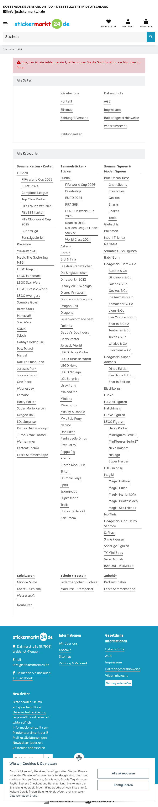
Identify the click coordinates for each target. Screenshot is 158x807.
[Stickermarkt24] (42, 24)
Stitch (21, 335)
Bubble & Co (118, 271)
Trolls (64, 505)
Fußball (22, 173)
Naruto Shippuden (30, 362)
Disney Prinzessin (73, 292)
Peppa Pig (68, 452)
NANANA (110, 244)
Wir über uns (68, 643)
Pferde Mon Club (73, 465)
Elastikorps (112, 388)
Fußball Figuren (115, 402)
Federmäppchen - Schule (79, 582)
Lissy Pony (68, 385)
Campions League (35, 193)
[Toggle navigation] (5, 23)
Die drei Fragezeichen (76, 266)
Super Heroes (119, 461)
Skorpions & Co (120, 350)
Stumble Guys (27, 302)
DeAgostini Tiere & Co (120, 264)
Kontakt (65, 650)
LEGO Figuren (114, 422)
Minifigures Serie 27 (123, 441)
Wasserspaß (26, 595)
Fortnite (23, 395)
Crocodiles (116, 191)
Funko (108, 395)
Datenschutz (114, 649)
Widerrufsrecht (116, 675)
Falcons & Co (118, 284)
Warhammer (26, 441)
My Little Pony (71, 418)
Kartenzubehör (28, 448)
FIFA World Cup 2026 (37, 179)
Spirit (64, 485)
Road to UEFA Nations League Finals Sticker (81, 228)
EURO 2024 (30, 186)
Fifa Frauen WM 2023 (37, 206)
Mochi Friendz (114, 237)
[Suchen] (151, 37)
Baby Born (112, 257)
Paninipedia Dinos (74, 438)
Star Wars (24, 322)
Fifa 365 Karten (33, 212)
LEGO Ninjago (27, 269)
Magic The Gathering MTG (32, 260)
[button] (128, 24)
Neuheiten (24, 605)
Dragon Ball (25, 415)
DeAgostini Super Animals (117, 360)
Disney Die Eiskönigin (33, 428)
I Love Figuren (114, 415)
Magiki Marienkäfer (123, 494)
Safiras (109, 532)
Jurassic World (27, 375)
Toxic (112, 218)
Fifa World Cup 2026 (80, 184)
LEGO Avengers (28, 295)
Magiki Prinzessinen (123, 501)
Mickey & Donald (73, 412)
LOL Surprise (26, 422)
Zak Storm (68, 518)
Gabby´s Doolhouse (75, 332)
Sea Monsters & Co (122, 317)
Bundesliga (30, 231)
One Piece (24, 382)
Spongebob (69, 491)
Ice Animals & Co (121, 297)
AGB (108, 656)
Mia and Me (69, 392)
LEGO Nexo (69, 365)
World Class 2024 (78, 239)
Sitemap (65, 656)
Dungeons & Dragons (76, 299)
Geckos (114, 198)
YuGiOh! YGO (26, 251)
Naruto (66, 425)
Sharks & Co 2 (119, 324)
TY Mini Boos (113, 553)
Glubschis (111, 224)
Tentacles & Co (119, 330)
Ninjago (114, 455)
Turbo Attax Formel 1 (32, 435)
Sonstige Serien (33, 237)
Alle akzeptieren (123, 773)
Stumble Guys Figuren (120, 251)
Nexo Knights (119, 448)
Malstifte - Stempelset (77, 589)
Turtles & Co (118, 337)
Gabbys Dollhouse (30, 342)
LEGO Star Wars (28, 282)
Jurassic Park (26, 369)
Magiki (109, 474)
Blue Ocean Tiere (116, 178)
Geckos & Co (118, 290)
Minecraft (24, 316)
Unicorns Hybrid (73, 511)
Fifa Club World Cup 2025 (36, 222)
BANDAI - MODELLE (119, 566)
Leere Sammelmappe (32, 455)
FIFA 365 (71, 204)
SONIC (21, 329)
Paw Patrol (25, 348)
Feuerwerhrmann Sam (77, 319)
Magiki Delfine (119, 481)
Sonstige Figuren (116, 546)
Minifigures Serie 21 (123, 435)
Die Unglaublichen (74, 273)
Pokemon (24, 244)
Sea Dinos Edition (121, 375)
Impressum (113, 662)
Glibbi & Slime (27, 582)
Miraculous (69, 405)
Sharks (114, 204)
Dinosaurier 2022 (73, 279)
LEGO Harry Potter (74, 352)
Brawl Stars (25, 309)
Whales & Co (118, 343)
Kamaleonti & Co (121, 304)
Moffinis (110, 514)
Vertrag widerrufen (118, 683)
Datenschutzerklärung (29, 712)
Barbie (65, 253)
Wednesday (25, 388)
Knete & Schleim (29, 589)
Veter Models (114, 559)
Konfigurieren (123, 785)
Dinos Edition (119, 369)
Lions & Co (116, 310)
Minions (66, 399)
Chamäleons (118, 184)
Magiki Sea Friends (122, 508)
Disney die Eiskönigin (76, 286)
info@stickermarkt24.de (26, 11)
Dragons (67, 312)
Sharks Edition (119, 382)
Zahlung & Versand (73, 663)
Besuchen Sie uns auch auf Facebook (31, 676)
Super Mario (69, 498)
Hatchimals (112, 408)
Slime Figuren (114, 539)
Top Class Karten (34, 199)
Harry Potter (26, 402)
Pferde (65, 458)
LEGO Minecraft (29, 276)
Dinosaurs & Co (120, 277)
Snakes (114, 211)
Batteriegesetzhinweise (122, 669)
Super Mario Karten (31, 408)
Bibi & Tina (68, 259)
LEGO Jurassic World (32, 289)
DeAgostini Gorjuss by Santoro (120, 524)
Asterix (66, 246)
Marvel (22, 355)
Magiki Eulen (118, 488)
